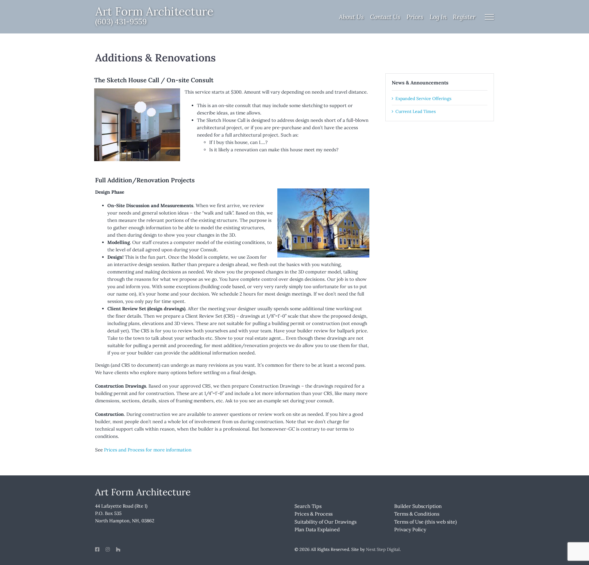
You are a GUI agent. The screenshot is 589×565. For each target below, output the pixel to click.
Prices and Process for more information (147, 450)
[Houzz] (118, 549)
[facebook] (97, 549)
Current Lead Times (415, 111)
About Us (351, 17)
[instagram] (108, 549)
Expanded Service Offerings (423, 98)
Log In (438, 17)
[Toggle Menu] (489, 17)
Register (464, 17)
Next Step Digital (383, 549)
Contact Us (385, 17)
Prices (414, 17)
